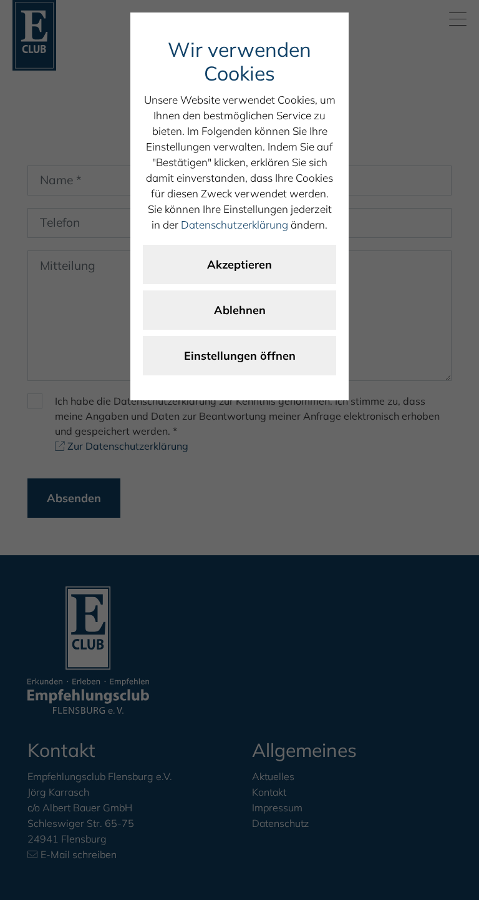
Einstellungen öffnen (240, 356)
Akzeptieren (239, 264)
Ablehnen (240, 310)
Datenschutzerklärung (234, 224)
